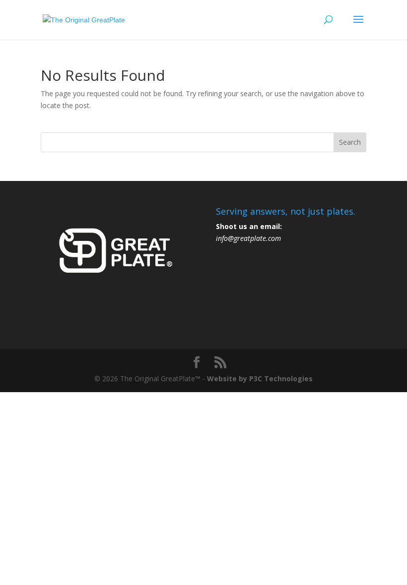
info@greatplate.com (248, 238)
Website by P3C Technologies (260, 378)
